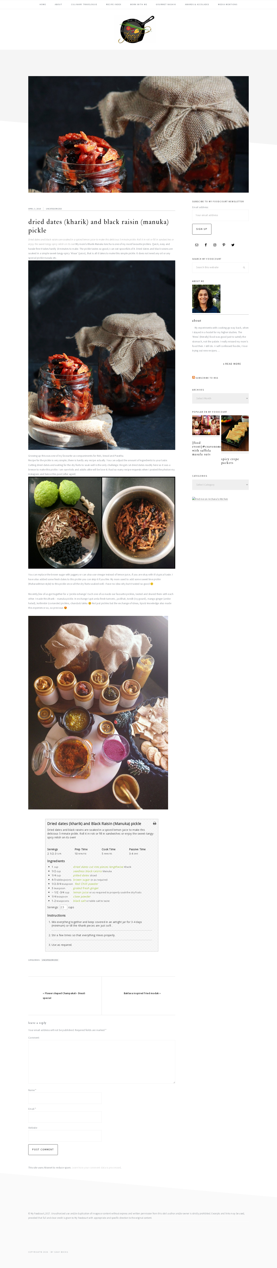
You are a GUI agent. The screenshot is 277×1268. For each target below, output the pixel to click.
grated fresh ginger (86, 888)
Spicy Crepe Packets (230, 461)
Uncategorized (54, 209)
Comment (33, 1037)
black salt (79, 901)
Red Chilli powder (86, 884)
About (196, 321)
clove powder (81, 896)
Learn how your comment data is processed (96, 1167)
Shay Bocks (61, 1252)
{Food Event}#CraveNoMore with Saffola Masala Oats (208, 448)
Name (32, 1090)
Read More (233, 363)
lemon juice (80, 892)
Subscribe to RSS (207, 378)
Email (32, 1108)
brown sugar (81, 879)
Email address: (200, 207)
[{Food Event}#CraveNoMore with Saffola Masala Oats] (206, 426)
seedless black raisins (87, 871)
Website (32, 1127)
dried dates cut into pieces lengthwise (98, 867)
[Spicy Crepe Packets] (235, 434)
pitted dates (81, 875)
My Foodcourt (138, 29)
